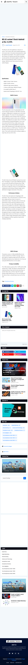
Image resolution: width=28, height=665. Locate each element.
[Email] (20, 286)
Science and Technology (18, 427)
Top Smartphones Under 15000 (10, 437)
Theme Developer (11, 658)
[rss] (18, 653)
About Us (12, 662)
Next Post (24, 344)
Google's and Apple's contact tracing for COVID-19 (14, 371)
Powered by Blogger (7, 446)
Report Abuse (5, 451)
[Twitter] (12, 286)
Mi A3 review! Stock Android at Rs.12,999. (7, 319)
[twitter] (12, 653)
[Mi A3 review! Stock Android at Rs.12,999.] (7, 314)
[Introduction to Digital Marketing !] (6, 602)
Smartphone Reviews (10, 36)
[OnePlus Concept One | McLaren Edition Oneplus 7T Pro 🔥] (6, 393)
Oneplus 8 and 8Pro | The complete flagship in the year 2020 (7, 304)
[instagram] (15, 653)
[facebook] (9, 653)
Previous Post (4, 344)
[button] (1, 2)
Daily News (6, 425)
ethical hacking (7, 427)
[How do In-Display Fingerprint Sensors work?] (6, 387)
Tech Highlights (7, 432)
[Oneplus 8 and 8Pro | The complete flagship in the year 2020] (7, 297)
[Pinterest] (18, 286)
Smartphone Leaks (7, 430)
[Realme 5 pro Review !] (20, 297)
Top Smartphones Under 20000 (10, 440)
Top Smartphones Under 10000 (10, 435)
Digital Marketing (16, 425)
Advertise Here (18, 662)
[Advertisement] (14, 19)
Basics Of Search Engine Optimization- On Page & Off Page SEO (17, 379)
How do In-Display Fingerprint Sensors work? (17, 386)
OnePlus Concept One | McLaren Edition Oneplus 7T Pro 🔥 (18, 392)
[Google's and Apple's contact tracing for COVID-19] (6, 596)
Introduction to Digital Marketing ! (18, 600)
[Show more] (23, 286)
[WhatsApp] (15, 286)
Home (3, 36)
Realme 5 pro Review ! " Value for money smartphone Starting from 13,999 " (20, 304)
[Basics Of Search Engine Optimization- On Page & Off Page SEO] (6, 380)
